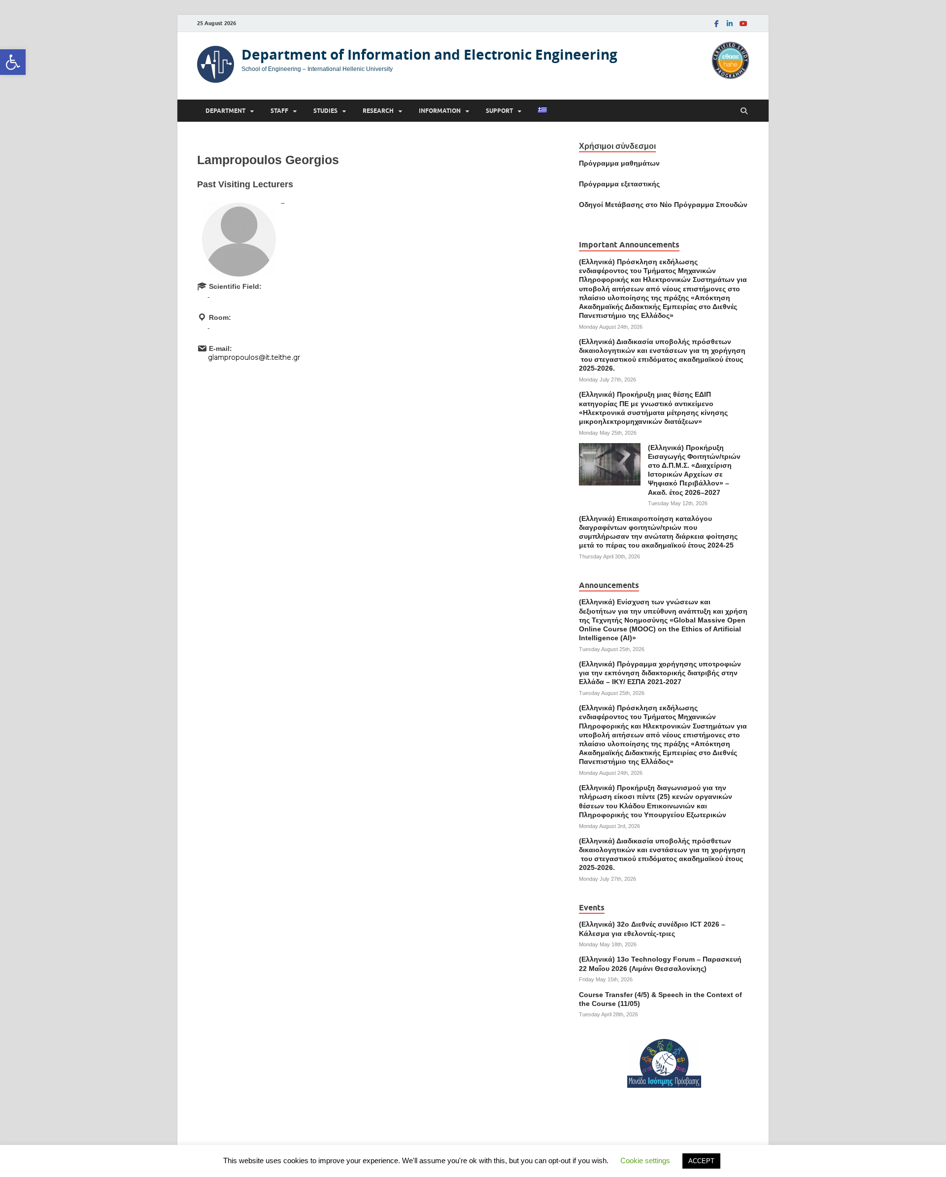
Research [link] (378, 110)
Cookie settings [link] (645, 1160)
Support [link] (499, 110)
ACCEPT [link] (701, 1161)
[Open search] (744, 111)
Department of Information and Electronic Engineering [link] (429, 54)
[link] (13, 62)
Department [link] (225, 110)
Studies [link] (325, 110)
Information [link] (440, 110)
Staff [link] (279, 110)
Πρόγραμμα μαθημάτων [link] (619, 163)
